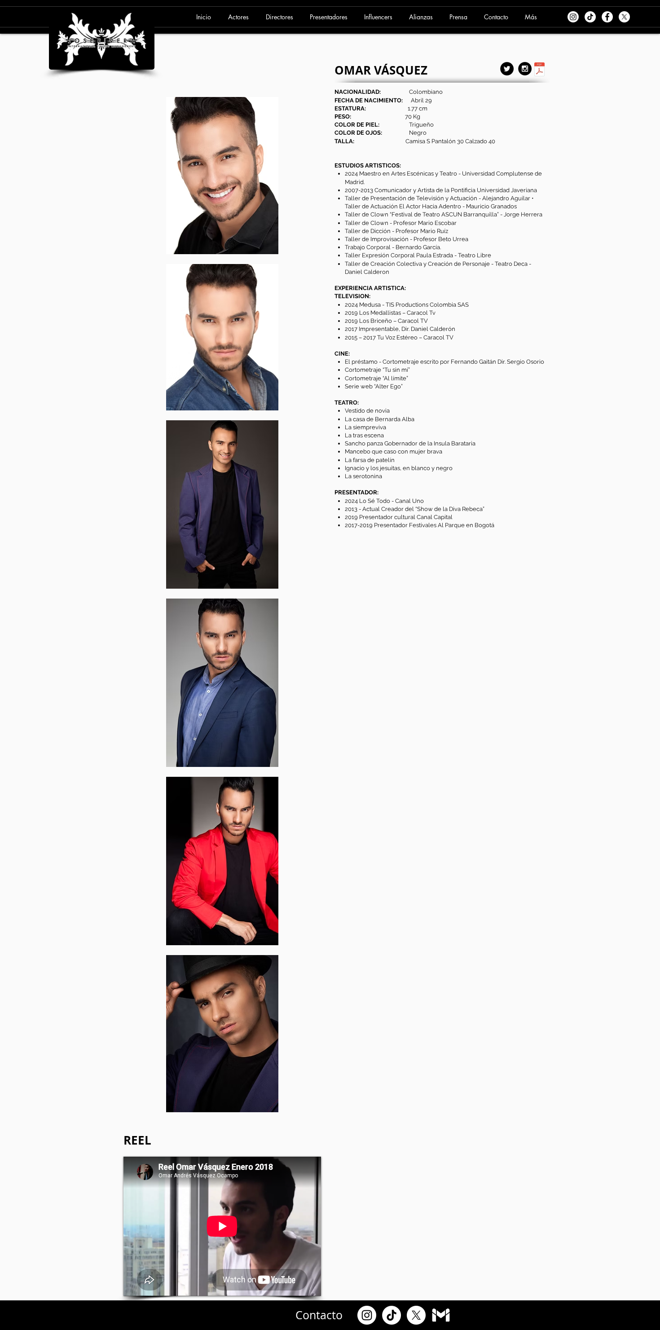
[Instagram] (366, 1315)
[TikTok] (391, 1315)
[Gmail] (440, 1315)
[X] (416, 1315)
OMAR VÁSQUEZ (380, 70)
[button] (240, 17)
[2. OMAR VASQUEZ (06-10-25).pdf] (539, 70)
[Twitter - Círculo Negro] (507, 68)
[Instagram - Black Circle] (525, 68)
